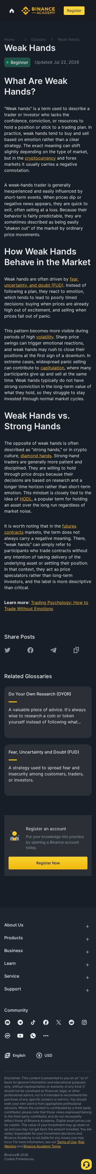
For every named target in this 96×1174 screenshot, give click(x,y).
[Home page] (38, 10)
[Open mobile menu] (91, 10)
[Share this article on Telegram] (53, 650)
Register (74, 10)
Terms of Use (67, 1142)
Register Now (48, 863)
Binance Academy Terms (42, 1146)
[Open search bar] (59, 10)
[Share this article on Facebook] (30, 650)
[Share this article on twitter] (7, 650)
